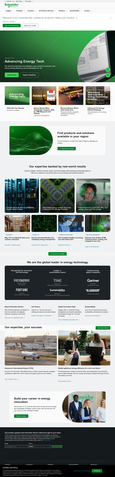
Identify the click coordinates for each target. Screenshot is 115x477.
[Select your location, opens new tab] (67, 148)
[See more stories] (103, 328)
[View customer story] (12, 379)
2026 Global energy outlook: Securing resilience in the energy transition (56, 208)
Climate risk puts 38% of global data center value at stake (20, 208)
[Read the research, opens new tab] (65, 245)
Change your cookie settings (82, 470)
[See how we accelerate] (93, 315)
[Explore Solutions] (29, 75)
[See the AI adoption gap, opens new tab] (13, 245)
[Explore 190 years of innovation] (42, 315)
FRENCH (12, 22)
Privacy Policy (46, 440)
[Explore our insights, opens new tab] (57, 254)
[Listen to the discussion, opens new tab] (93, 246)
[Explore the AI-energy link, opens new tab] (40, 245)
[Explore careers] (21, 416)
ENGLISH (6, 22)
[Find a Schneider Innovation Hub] (69, 319)
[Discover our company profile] (15, 317)
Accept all (97, 470)
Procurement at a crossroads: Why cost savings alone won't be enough (93, 208)
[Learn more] (12, 75)
